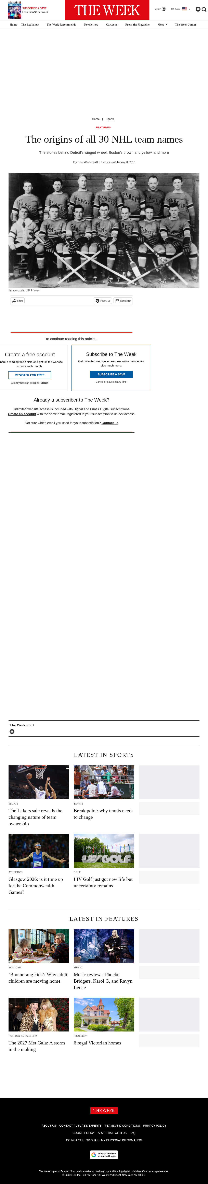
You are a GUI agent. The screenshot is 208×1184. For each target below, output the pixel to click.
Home (96, 118)
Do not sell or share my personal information (104, 1140)
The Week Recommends (61, 24)
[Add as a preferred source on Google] (104, 1154)
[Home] (13, 24)
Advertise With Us (112, 1133)
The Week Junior (185, 24)
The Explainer (30, 24)
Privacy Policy (154, 1125)
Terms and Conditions (122, 1125)
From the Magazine (137, 24)
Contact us (110, 423)
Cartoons (111, 24)
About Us (49, 1125)
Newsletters (91, 24)
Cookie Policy (84, 1133)
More (161, 24)
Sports (110, 118)
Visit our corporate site (155, 1171)
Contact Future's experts (80, 1125)
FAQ (132, 1133)
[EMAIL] (13, 731)
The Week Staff (88, 162)
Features (103, 127)
